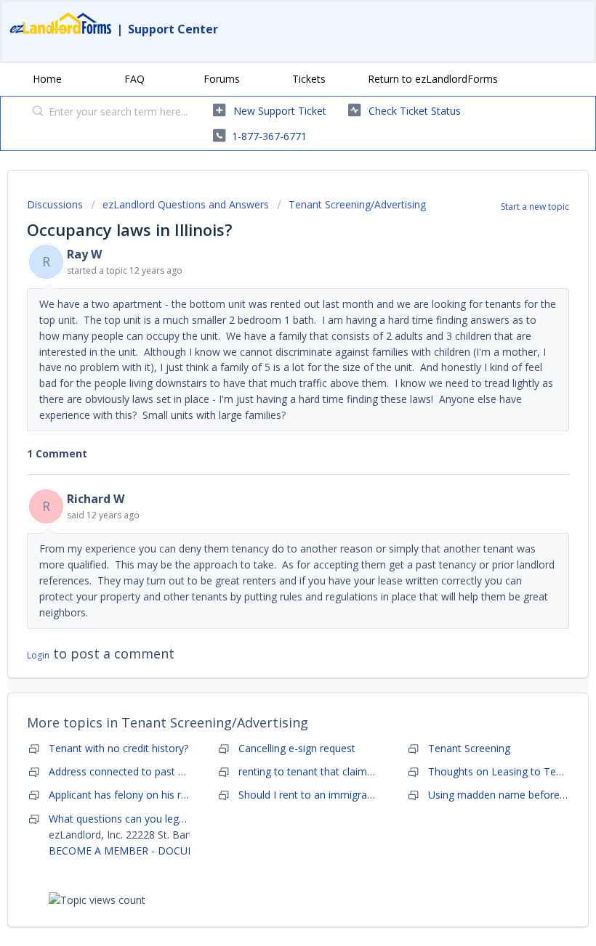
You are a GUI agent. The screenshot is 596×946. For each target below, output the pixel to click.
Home (47, 79)
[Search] (35, 112)
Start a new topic (535, 206)
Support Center (173, 29)
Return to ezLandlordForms (433, 79)
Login (38, 655)
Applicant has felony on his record (128, 795)
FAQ (134, 79)
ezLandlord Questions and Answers (185, 204)
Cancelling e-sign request (296, 748)
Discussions (55, 204)
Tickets (309, 79)
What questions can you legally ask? (133, 818)
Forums (222, 79)
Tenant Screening (469, 748)
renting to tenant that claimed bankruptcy (335, 771)
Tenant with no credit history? (118, 748)
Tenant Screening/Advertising (357, 204)
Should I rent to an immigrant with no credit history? (360, 795)
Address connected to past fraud (126, 771)
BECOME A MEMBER (98, 850)
